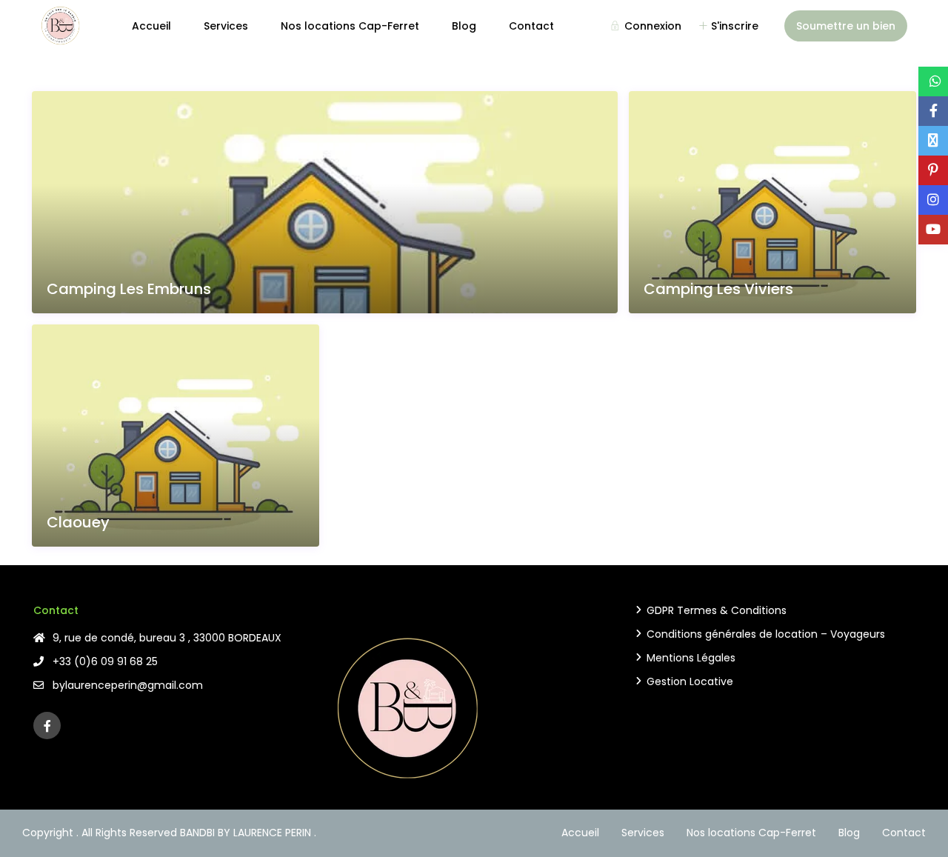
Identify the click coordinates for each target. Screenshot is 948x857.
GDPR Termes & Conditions (717, 610)
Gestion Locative (690, 681)
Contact (531, 26)
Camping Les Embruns (129, 289)
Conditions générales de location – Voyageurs (766, 634)
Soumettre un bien (845, 26)
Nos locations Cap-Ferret (350, 26)
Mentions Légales (691, 657)
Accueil (151, 26)
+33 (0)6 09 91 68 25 (105, 661)
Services (226, 26)
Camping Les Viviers (718, 289)
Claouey (78, 522)
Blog (464, 26)
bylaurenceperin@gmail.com (128, 685)
